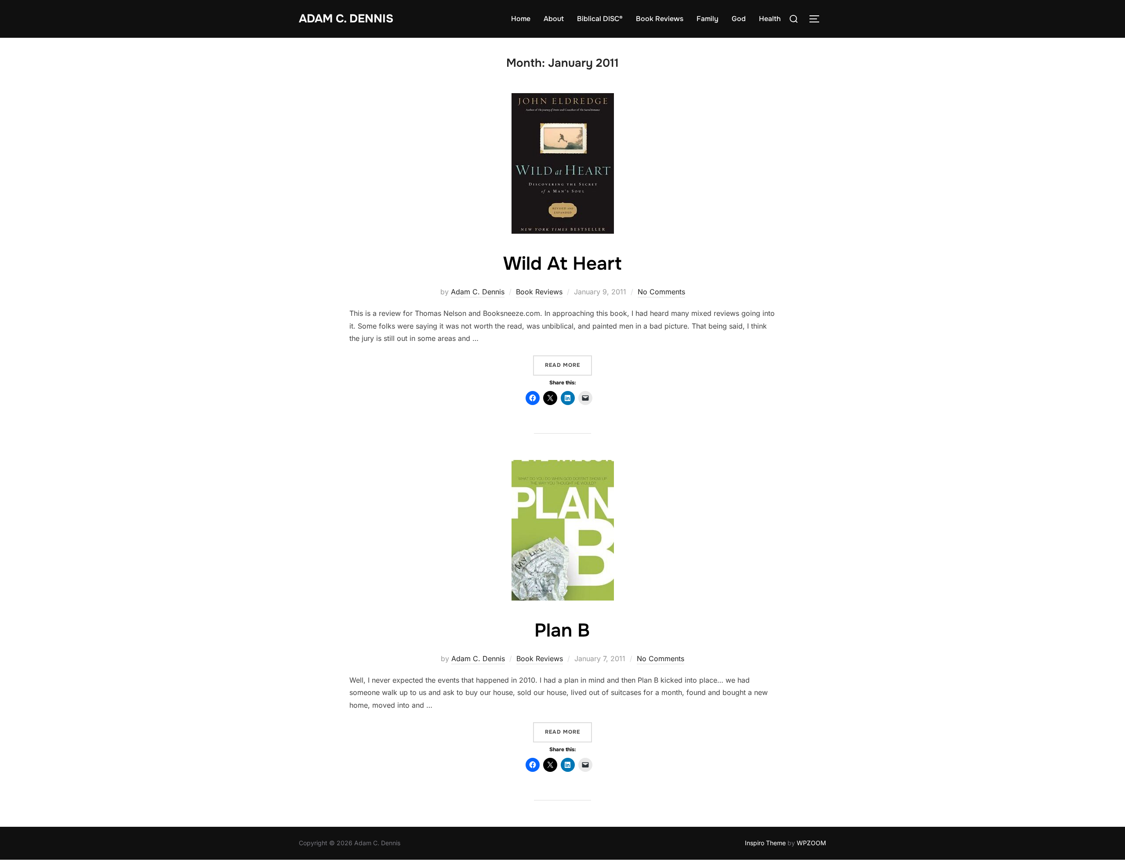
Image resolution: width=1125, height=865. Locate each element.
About (554, 18)
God (739, 18)
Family (708, 18)
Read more (568, 365)
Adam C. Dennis (346, 18)
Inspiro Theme (765, 843)
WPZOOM (811, 843)
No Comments (661, 291)
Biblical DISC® (600, 18)
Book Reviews (659, 18)
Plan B (562, 630)
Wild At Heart (562, 263)
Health (770, 18)
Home (520, 18)
